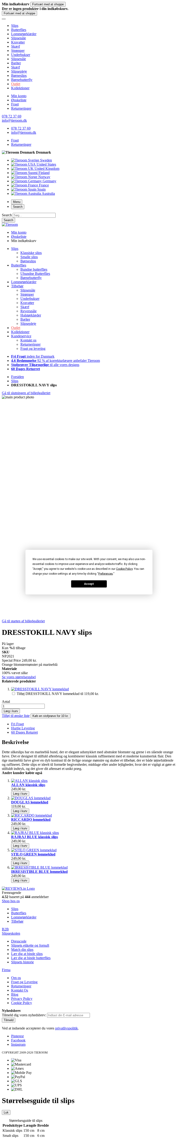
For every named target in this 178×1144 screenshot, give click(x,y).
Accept (89, 584)
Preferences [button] (105, 573)
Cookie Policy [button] (124, 568)
